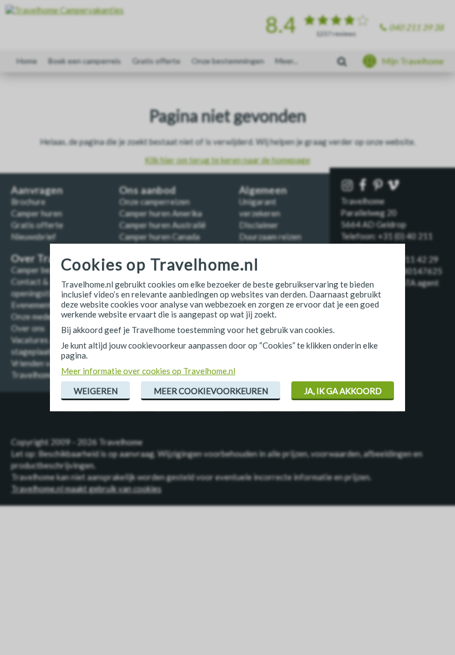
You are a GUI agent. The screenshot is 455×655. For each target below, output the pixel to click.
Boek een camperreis (84, 61)
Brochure (28, 201)
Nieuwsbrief (33, 236)
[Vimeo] (394, 186)
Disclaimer (259, 225)
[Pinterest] (379, 186)
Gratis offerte (156, 61)
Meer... (286, 61)
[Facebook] (364, 186)
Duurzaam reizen (270, 236)
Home (27, 61)
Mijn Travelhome (413, 61)
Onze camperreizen (154, 201)
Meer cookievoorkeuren (211, 391)
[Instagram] (348, 186)
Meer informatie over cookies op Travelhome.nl (148, 371)
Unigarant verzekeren (259, 207)
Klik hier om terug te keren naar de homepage (227, 160)
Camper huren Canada (159, 236)
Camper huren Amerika (160, 213)
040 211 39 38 (416, 27)
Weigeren (96, 391)
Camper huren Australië (162, 225)
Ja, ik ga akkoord (343, 391)
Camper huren (36, 213)
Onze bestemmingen (227, 61)
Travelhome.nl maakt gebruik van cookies (86, 488)
